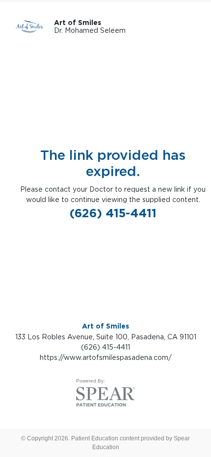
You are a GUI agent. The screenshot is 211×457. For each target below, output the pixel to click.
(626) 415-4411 (113, 213)
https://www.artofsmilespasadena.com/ (106, 357)
